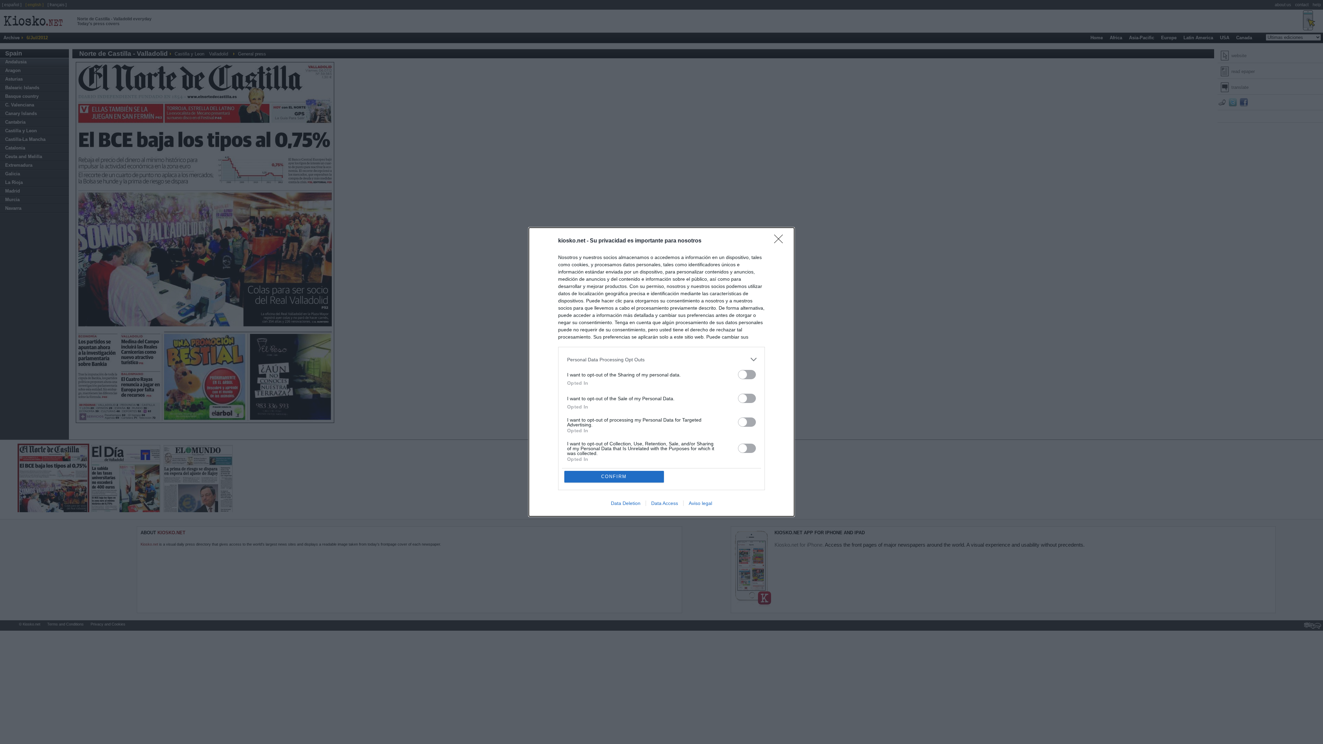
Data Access (664, 503)
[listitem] (661, 359)
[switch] (747, 374)
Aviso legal (700, 503)
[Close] (780, 241)
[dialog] (661, 372)
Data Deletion (625, 503)
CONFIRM (614, 476)
